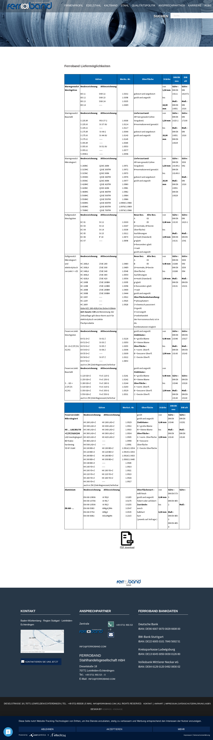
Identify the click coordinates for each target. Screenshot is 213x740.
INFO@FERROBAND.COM (101, 679)
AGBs (207, 5)
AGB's (208, 704)
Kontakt (147, 704)
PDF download (127, 547)
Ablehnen (47, 729)
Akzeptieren (114, 729)
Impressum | (171, 704)
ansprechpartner (172, 5)
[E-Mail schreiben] (92, 631)
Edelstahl (93, 5)
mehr (181, 729)
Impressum (188, 735)
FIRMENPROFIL (73, 5)
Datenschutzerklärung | (191, 704)
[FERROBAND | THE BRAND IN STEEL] (26, 6)
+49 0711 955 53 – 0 (95, 674)
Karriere (194, 5)
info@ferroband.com (104, 704)
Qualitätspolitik (143, 5)
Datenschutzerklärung (201, 735)
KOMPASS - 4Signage (112, 709)
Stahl (125, 5)
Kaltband (111, 5)
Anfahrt (159, 704)
